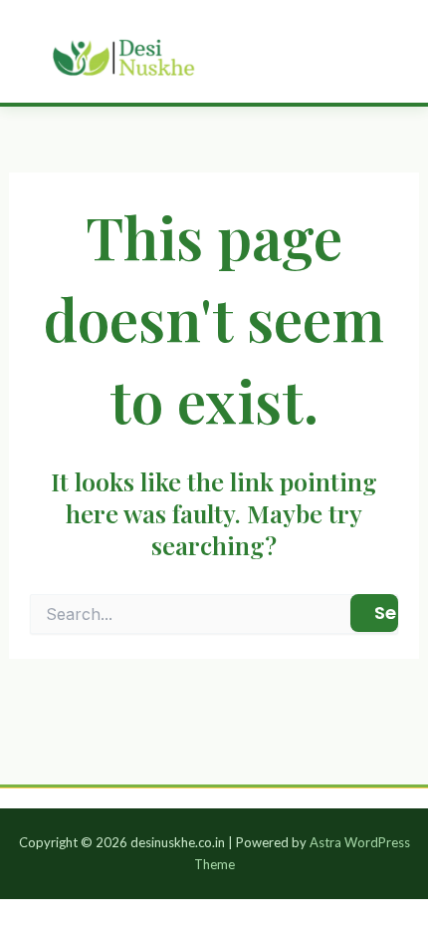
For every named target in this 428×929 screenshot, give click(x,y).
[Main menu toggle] (385, 51)
